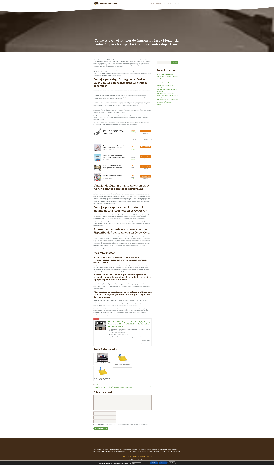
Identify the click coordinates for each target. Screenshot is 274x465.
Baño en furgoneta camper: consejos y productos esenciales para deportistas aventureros (167, 89)
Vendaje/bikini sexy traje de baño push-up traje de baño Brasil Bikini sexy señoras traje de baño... (114, 147)
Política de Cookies (126, 456)
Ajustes (172, 462)
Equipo (96, 384)
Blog (169, 3)
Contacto (176, 3)
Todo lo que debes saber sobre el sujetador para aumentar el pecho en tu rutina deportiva (167, 95)
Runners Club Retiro (108, 3)
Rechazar (163, 462)
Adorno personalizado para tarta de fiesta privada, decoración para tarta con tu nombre (114, 157)
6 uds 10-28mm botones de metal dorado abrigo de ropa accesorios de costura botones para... (113, 167)
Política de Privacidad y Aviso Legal (143, 456)
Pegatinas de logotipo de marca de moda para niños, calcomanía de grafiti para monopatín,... (113, 177)
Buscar (158, 60)
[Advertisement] (137, 28)
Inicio (152, 3)
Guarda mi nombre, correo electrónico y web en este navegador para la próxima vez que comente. (121, 424)
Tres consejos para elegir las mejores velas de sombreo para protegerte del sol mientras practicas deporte (167, 83)
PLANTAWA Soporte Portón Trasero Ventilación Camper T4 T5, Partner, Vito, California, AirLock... (114, 132)
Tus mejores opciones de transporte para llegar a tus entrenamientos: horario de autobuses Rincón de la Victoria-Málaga (123, 386)
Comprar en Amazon (144, 343)
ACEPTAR (154, 462)
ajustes (133, 463)
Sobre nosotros (161, 3)
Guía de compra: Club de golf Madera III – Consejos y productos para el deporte (113, 387)
